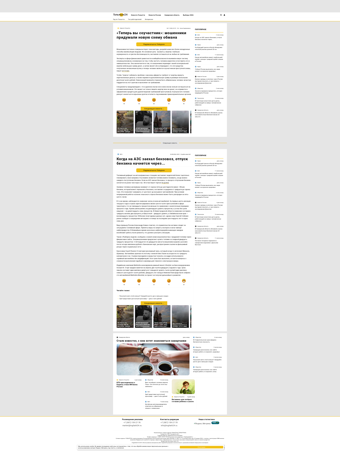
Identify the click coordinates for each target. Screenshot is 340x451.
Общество (200, 88)
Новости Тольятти (125, 28)
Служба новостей (185, 154)
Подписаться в (154, 44)
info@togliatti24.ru (169, 425)
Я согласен (201, 447)
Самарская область (202, 110)
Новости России (201, 76)
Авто (198, 35)
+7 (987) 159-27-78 (132, 422)
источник (125, 71)
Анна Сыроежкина (185, 28)
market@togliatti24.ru (132, 425)
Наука (199, 44)
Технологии (200, 98)
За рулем (165, 183)
